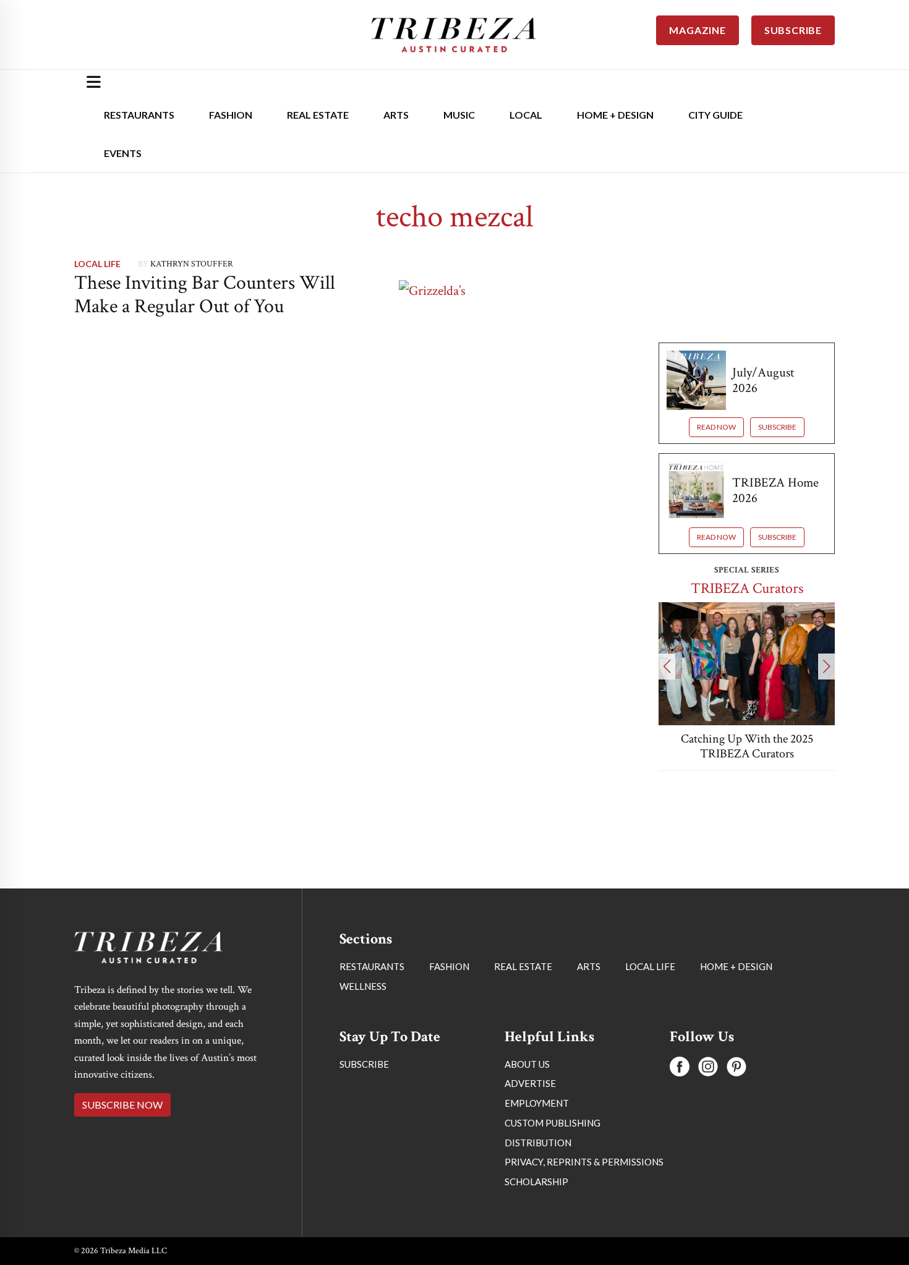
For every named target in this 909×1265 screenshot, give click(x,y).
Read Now (716, 427)
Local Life (97, 263)
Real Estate (318, 115)
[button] (667, 666)
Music (459, 115)
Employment (537, 1103)
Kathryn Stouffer (191, 264)
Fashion (230, 115)
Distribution (538, 1142)
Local (526, 115)
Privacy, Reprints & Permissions (584, 1161)
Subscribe (777, 427)
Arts (396, 115)
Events (123, 153)
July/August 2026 (763, 380)
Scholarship (536, 1181)
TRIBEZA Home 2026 (775, 490)
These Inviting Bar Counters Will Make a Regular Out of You (204, 294)
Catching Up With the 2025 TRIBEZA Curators (747, 746)
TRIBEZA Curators (747, 588)
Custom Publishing (552, 1122)
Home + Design (615, 115)
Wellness (362, 986)
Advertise (530, 1083)
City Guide (715, 115)
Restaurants (139, 115)
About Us (527, 1064)
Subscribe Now (122, 1104)
